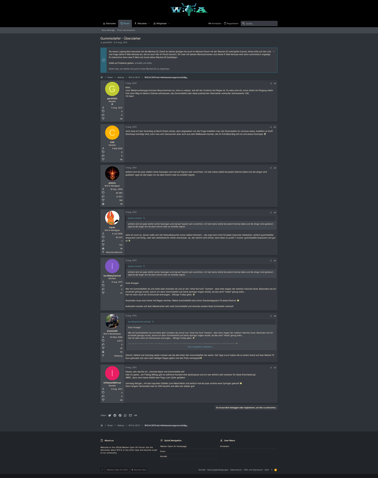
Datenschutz (236, 470)
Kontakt (163, 456)
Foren (163, 451)
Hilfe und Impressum (253, 470)
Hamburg (118, 356)
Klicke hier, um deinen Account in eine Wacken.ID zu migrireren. (139, 68)
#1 (275, 83)
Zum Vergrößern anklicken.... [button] (201, 347)
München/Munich (114, 252)
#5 (275, 260)
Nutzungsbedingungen (218, 470)
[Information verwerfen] (273, 51)
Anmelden (224, 446)
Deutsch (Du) (139, 470)
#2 (275, 127)
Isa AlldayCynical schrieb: (139, 321)
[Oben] (272, 470)
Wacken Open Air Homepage (173, 446)
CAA (112, 142)
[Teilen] (271, 83)
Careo (112, 227)
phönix (112, 183)
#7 (275, 368)
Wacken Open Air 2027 (117, 470)
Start (267, 470)
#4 (275, 212)
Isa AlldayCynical (112, 275)
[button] (149, 23)
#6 (275, 316)
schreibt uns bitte (143, 63)
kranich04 (112, 331)
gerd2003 (107, 42)
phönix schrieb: (135, 218)
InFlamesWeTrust (112, 382)
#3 (275, 168)
